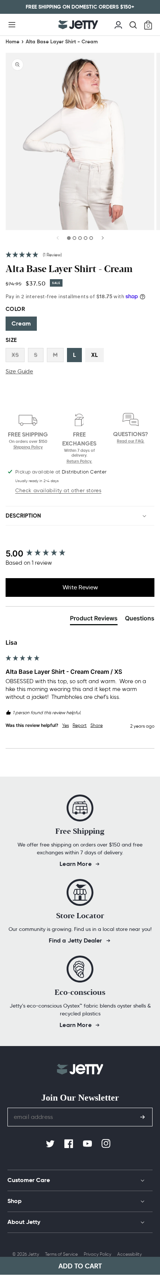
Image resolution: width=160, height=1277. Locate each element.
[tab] (94, 619)
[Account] (118, 24)
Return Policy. (79, 461)
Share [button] (96, 725)
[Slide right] (102, 240)
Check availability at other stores (58, 490)
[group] (80, 553)
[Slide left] (58, 240)
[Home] (78, 24)
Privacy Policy (97, 1254)
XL (94, 355)
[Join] (142, 1117)
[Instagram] (107, 1144)
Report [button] (80, 725)
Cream (21, 323)
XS (15, 355)
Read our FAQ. (130, 441)
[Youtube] (88, 1144)
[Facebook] (69, 1144)
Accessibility (129, 1254)
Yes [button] (65, 725)
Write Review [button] (80, 587)
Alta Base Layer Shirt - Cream (62, 41)
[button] (11, 24)
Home (12, 41)
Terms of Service (61, 1254)
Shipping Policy (28, 447)
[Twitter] (51, 1144)
